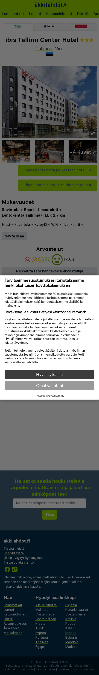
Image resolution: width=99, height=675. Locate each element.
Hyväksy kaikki (49, 374)
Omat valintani (49, 385)
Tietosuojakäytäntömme (49, 395)
